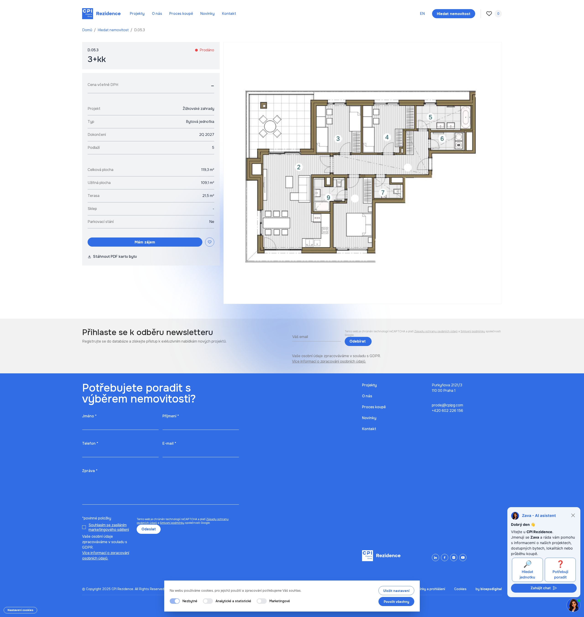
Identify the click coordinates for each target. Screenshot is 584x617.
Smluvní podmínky (473, 331)
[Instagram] (453, 557)
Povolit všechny (396, 602)
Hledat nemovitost (114, 30)
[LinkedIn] (435, 557)
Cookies (460, 589)
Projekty (137, 13)
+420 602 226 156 (447, 410)
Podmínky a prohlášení (428, 589)
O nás (157, 13)
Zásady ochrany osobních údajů (436, 331)
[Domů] (101, 13)
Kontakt (229, 13)
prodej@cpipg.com (447, 405)
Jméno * (89, 416)
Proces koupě (181, 13)
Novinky (207, 13)
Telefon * (90, 443)
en (422, 13)
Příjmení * (170, 416)
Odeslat (148, 529)
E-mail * (169, 443)
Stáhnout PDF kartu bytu (115, 256)
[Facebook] (444, 557)
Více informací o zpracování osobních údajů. (329, 361)
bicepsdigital (491, 589)
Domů (87, 30)
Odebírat (358, 341)
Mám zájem (145, 242)
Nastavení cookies (20, 610)
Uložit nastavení (396, 591)
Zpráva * (89, 470)
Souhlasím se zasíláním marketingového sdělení (109, 527)
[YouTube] (463, 557)
